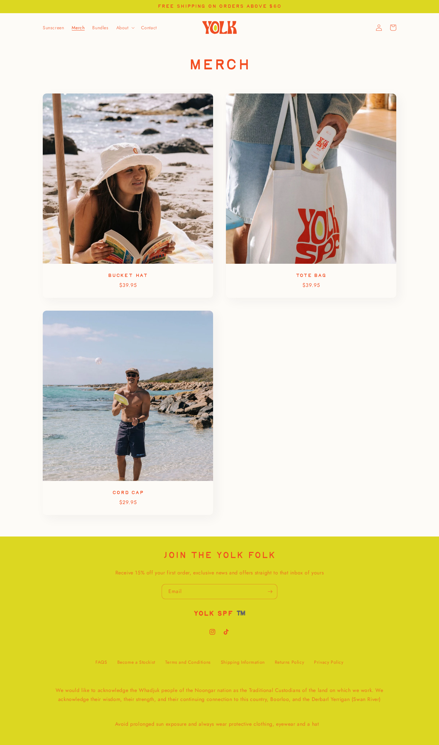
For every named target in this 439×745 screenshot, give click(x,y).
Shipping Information (243, 662)
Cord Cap (127, 492)
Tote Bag (311, 275)
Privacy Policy (328, 662)
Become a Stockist (136, 662)
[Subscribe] (270, 591)
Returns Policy (289, 662)
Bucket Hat (128, 275)
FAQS (101, 662)
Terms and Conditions (188, 662)
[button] (124, 27)
